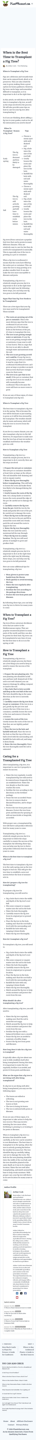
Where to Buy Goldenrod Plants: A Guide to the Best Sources (27, 1349)
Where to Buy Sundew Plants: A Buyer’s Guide (14, 1380)
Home (5, 1421)
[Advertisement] (18, 26)
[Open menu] (32, 3)
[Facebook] (25, 1293)
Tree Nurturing (22, 66)
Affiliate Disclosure (25, 1421)
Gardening (18, 1311)
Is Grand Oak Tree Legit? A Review (11, 1393)
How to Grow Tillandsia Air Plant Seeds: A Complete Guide (18, 1330)
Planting (17, 1306)
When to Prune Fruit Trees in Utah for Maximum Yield (17, 1322)
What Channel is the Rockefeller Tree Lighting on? (16, 1389)
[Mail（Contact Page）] (17, 1293)
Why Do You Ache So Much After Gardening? (15, 1314)
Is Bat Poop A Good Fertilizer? (10, 1372)
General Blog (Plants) (20, 1326)
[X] (21, 1293)
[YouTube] (17, 1297)
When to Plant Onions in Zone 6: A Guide (18, 1308)
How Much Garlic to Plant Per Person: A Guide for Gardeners (9, 1349)
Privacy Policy (22, 1425)
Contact (11, 1425)
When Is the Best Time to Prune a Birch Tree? (15, 1376)
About (12, 1421)
